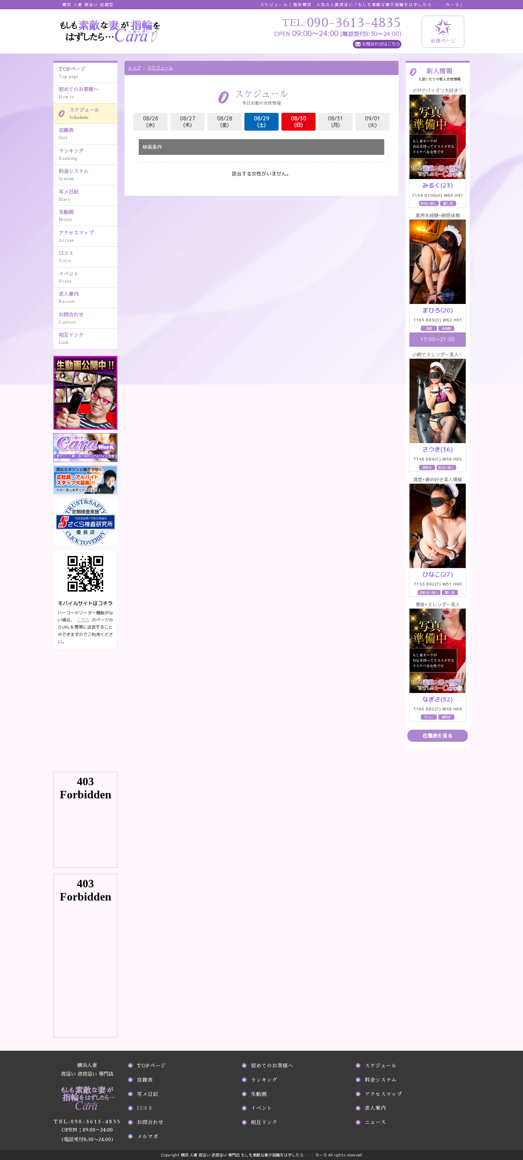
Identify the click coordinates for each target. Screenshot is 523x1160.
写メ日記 (69, 195)
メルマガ (147, 1136)
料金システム (74, 175)
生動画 (66, 216)
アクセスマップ (76, 236)
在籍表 (66, 134)
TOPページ (72, 73)
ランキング (71, 154)
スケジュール (84, 113)
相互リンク (71, 338)
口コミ (66, 257)
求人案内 (69, 298)
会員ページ (442, 40)
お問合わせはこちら (381, 44)
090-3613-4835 (87, 1121)
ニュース (375, 1122)
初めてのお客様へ (79, 93)
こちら (83, 620)
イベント (69, 277)
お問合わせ (71, 318)
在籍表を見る (438, 735)
